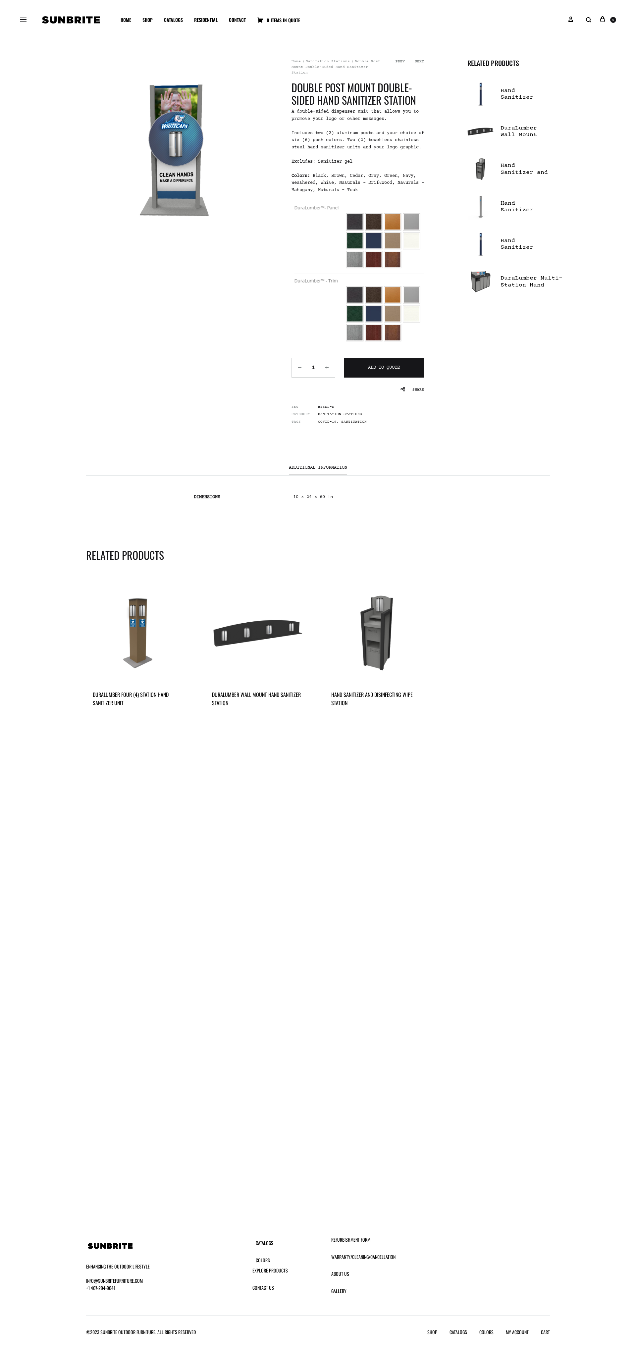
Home (126, 19)
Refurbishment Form (350, 1239)
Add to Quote (384, 367)
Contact (237, 19)
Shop (147, 19)
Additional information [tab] (318, 467)
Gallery (338, 1290)
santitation (354, 422)
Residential (206, 19)
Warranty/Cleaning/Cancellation (363, 1256)
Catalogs (173, 19)
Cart (545, 1331)
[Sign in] (571, 20)
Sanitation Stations (328, 61)
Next (419, 61)
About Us (340, 1273)
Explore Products (270, 1270)
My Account (517, 1331)
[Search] (589, 20)
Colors (263, 1260)
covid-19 (327, 422)
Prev (400, 61)
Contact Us (263, 1287)
